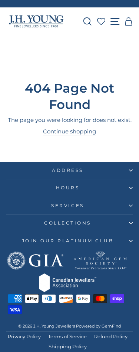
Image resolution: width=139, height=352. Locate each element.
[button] (129, 21)
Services (67, 205)
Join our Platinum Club (68, 240)
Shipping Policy (68, 346)
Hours (68, 187)
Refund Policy (111, 336)
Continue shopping (69, 131)
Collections (67, 223)
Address (67, 170)
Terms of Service (67, 336)
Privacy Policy (24, 336)
